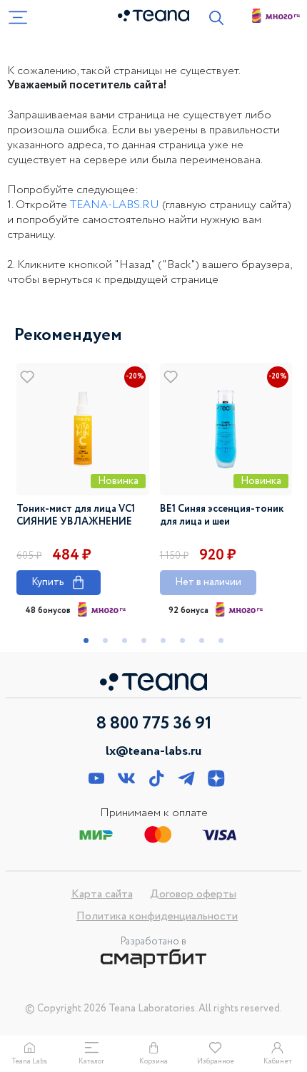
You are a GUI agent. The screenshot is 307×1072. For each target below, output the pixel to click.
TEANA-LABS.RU (114, 205)
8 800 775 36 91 (153, 724)
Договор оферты (193, 894)
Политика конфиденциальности (157, 916)
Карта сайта (102, 894)
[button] (86, 640)
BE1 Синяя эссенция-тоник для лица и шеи (221, 515)
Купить (58, 581)
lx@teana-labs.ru (153, 751)
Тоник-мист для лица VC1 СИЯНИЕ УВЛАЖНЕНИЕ (75, 515)
